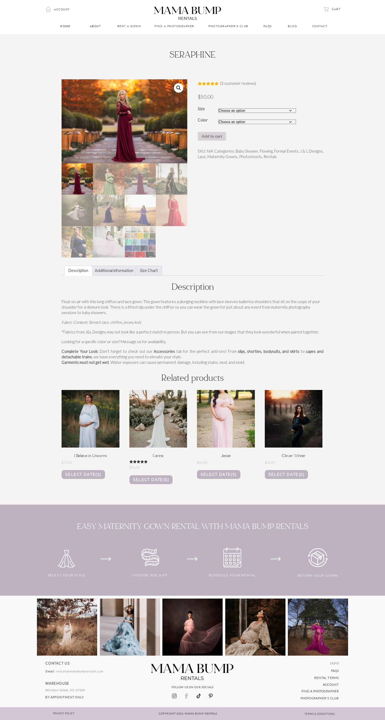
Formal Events (286, 151)
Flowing (266, 151)
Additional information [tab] (114, 270)
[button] (178, 88)
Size (201, 108)
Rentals (270, 156)
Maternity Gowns (222, 156)
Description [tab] (78, 270)
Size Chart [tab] (149, 270)
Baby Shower (247, 151)
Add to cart (212, 136)
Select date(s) (83, 474)
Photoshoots (250, 156)
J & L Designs (311, 151)
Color (203, 120)
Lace (202, 156)
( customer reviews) (238, 83)
